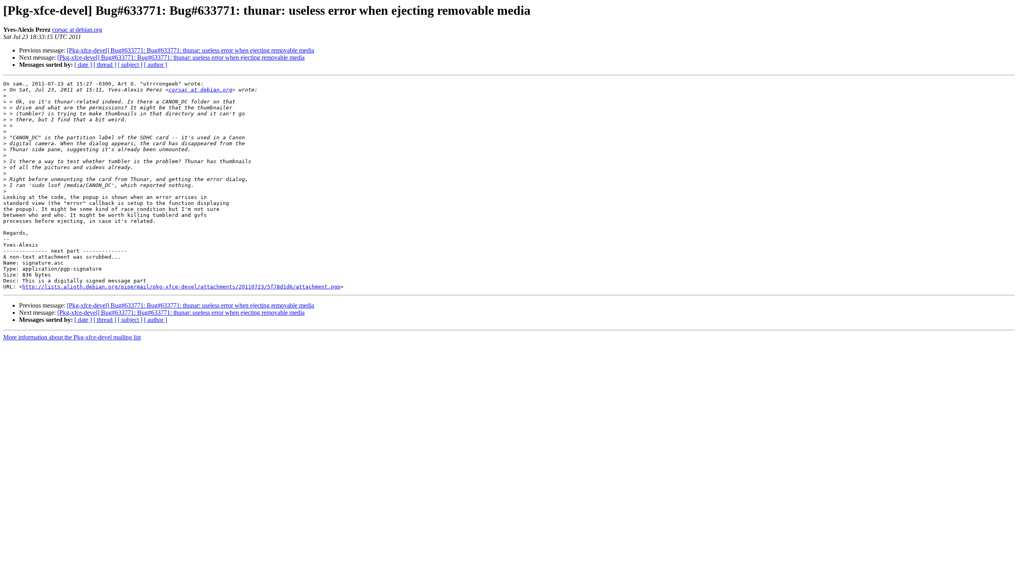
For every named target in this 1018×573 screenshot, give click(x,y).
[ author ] (155, 64)
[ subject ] (130, 64)
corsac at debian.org (77, 29)
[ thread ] (104, 64)
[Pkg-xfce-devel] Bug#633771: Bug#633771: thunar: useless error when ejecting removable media (190, 50)
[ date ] (83, 64)
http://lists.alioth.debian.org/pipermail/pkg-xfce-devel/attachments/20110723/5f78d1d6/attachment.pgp (181, 287)
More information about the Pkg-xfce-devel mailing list (72, 337)
